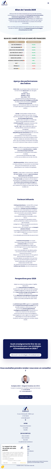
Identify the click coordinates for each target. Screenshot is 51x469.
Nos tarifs (25, 440)
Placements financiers (25, 426)
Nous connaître (25, 436)
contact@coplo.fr (25, 418)
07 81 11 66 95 (25, 416)
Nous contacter (25, 438)
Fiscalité (25, 430)
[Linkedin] (25, 420)
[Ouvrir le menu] (48, 3)
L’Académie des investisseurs (25, 442)
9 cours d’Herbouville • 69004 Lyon (25, 414)
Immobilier (25, 428)
